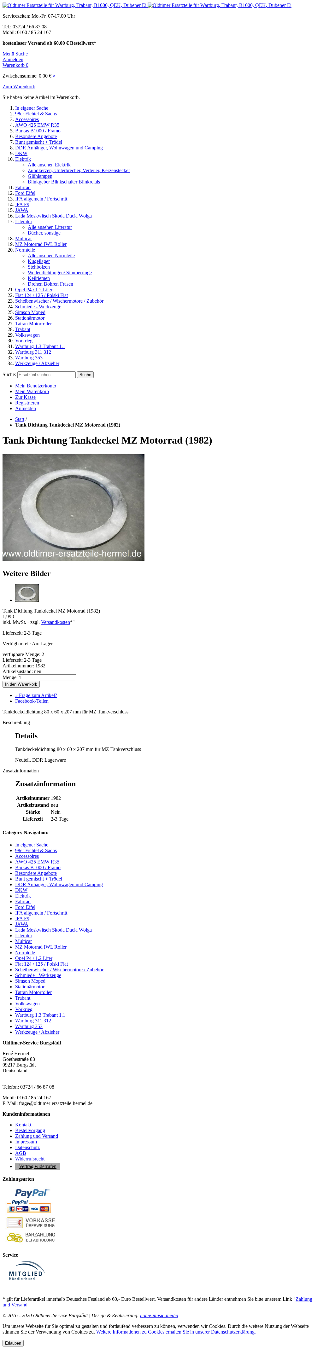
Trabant (22, 329)
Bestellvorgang (30, 1130)
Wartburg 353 (29, 357)
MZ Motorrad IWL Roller (41, 244)
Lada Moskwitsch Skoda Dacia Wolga (53, 215)
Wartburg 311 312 (33, 352)
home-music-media (159, 1315)
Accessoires (27, 119)
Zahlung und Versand (36, 1136)
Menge (9, 677)
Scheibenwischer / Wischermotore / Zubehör (59, 301)
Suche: (9, 374)
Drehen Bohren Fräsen (50, 284)
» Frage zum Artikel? (36, 695)
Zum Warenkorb (19, 86)
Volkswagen (27, 335)
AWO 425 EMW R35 (37, 125)
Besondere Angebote (36, 136)
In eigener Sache (31, 108)
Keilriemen (39, 278)
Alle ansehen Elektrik (49, 164)
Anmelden (25, 408)
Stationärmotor (29, 318)
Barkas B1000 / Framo (38, 130)
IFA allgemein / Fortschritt (41, 198)
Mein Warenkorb (32, 391)
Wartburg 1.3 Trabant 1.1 (40, 346)
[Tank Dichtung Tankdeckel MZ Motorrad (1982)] (73, 560)
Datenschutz (27, 1147)
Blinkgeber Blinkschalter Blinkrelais (64, 181)
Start (19, 419)
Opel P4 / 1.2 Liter (33, 289)
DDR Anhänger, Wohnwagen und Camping (59, 147)
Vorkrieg (23, 340)
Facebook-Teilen (32, 701)
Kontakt (23, 1124)
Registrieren (27, 402)
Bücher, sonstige (44, 232)
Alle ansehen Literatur (50, 227)
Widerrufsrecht (29, 1158)
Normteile (25, 250)
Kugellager (39, 261)
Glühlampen (40, 176)
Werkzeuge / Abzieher (37, 363)
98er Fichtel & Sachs (36, 113)
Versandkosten (55, 622)
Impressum (26, 1141)
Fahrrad (23, 187)
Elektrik (23, 159)
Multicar (23, 238)
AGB (20, 1153)
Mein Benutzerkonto (35, 385)
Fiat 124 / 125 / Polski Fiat (41, 295)
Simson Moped (30, 312)
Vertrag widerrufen (37, 1166)
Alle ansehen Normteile (51, 255)
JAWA (21, 210)
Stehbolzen (39, 267)
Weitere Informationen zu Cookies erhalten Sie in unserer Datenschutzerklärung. (176, 1331)
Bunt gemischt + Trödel (38, 142)
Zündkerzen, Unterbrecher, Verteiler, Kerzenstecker (79, 170)
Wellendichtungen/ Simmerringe (60, 272)
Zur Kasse (25, 397)
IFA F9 (22, 204)
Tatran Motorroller (33, 323)
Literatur (23, 221)
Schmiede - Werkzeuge (38, 306)
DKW (21, 153)
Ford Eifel (25, 193)
